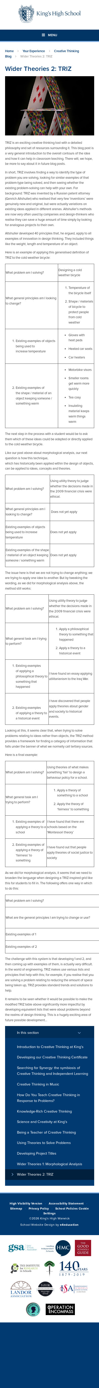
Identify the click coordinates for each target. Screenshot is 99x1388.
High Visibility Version (26, 1203)
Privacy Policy (39, 1208)
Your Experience (34, 51)
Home (9, 51)
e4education (69, 1224)
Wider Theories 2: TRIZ (36, 56)
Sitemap (16, 1208)
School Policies (66, 1208)
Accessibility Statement (66, 1203)
